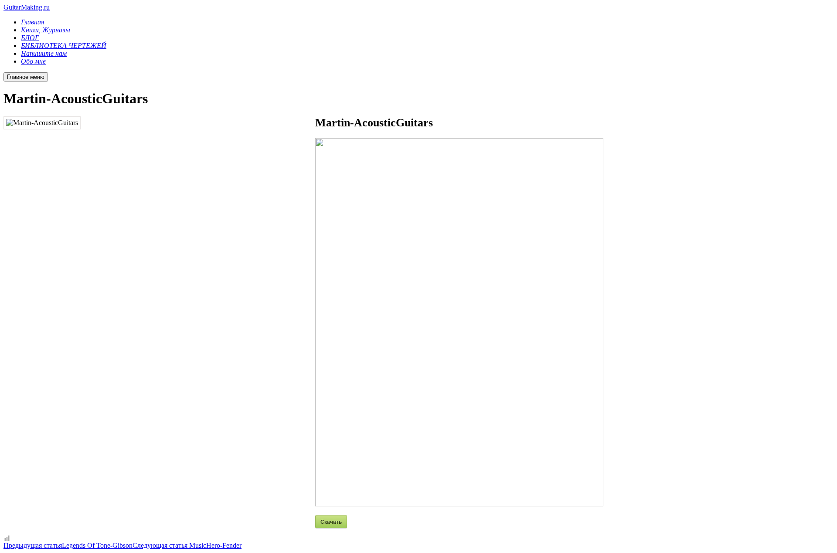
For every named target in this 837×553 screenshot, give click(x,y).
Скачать (331, 522)
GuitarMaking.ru (26, 7)
